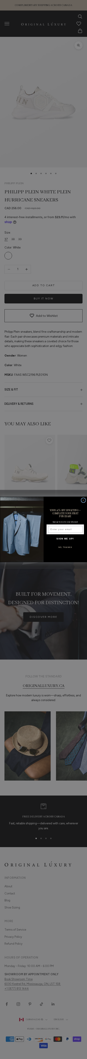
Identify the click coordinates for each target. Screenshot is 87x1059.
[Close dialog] (83, 500)
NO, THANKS (65, 547)
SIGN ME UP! (65, 538)
